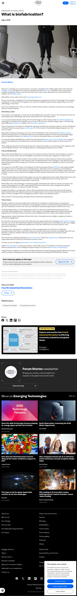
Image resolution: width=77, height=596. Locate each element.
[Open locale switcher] (2, 590)
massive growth (30, 128)
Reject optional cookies (60, 586)
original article (53, 238)
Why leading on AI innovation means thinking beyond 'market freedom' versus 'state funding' (56, 494)
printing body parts (34, 97)
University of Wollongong (58, 247)
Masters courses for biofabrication (55, 139)
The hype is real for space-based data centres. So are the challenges (17, 493)
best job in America (37, 123)
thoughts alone (16, 94)
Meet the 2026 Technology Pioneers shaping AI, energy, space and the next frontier (19, 424)
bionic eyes (47, 90)
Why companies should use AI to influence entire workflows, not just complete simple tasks (56, 459)
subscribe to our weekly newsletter (33, 242)
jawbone (30, 136)
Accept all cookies (60, 581)
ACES (56, 167)
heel (22, 136)
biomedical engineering (65, 120)
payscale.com (16, 123)
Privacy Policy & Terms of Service (38, 585)
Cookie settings (60, 591)
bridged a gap (6, 90)
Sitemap (39, 588)
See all (72, 396)
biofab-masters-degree (67, 221)
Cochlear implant (65, 133)
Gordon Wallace (7, 82)
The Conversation (35, 238)
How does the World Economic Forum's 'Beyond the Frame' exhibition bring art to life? (19, 459)
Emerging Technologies (13, 11)
